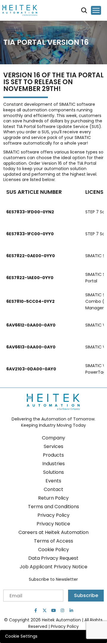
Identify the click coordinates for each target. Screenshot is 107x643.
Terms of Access (53, 541)
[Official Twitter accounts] (44, 610)
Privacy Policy (53, 515)
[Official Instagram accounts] (62, 610)
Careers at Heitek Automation (53, 532)
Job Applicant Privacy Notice (53, 566)
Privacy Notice (53, 523)
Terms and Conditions (53, 506)
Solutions (53, 472)
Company (53, 437)
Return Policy (53, 498)
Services (53, 446)
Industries (53, 463)
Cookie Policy (53, 549)
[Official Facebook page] (35, 610)
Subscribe (86, 595)
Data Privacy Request (53, 558)
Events (53, 480)
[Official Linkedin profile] (71, 610)
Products (53, 455)
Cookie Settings (21, 636)
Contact (53, 489)
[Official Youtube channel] (53, 610)
